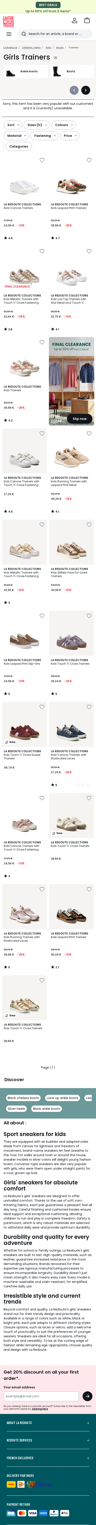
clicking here (40, 1409)
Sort (11, 125)
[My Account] (74, 20)
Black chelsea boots (23, 1098)
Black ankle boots (46, 1108)
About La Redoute (19, 1423)
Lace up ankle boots (62, 1098)
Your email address (19, 1387)
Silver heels (16, 1108)
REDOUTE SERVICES (19, 1440)
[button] (87, 20)
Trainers (74, 47)
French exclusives (20, 1458)
